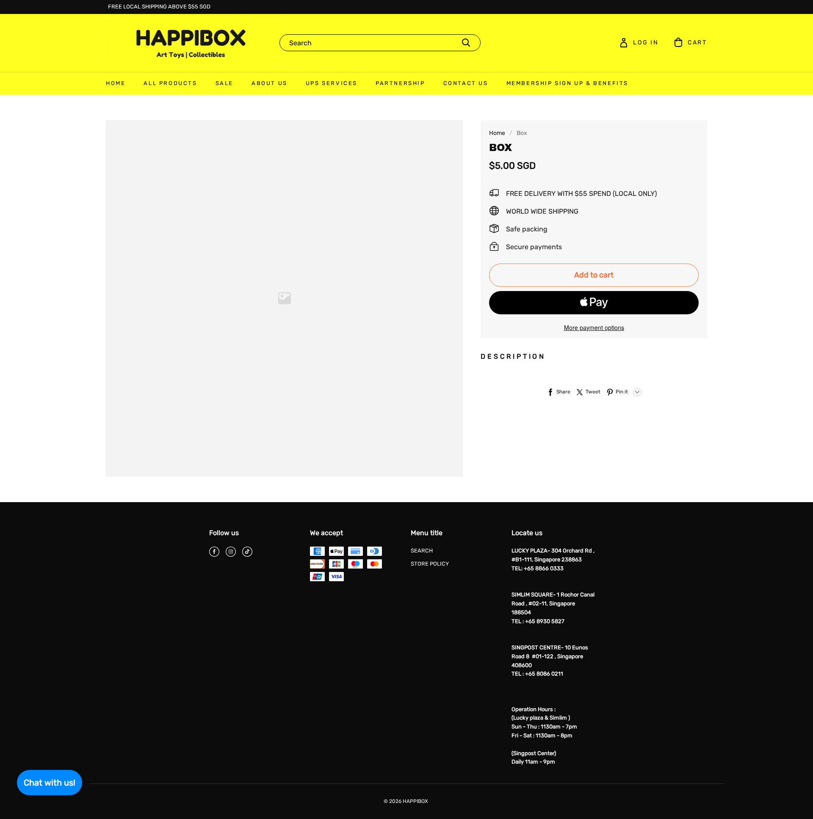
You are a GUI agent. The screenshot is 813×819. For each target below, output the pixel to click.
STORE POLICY (430, 564)
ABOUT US (270, 83)
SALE (224, 83)
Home (497, 133)
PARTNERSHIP (400, 83)
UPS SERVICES (331, 83)
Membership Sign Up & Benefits (567, 83)
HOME (115, 83)
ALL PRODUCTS (170, 83)
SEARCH (422, 550)
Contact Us (465, 83)
